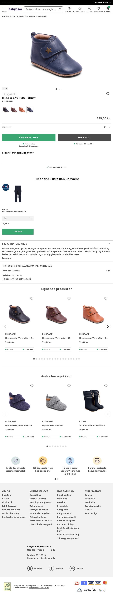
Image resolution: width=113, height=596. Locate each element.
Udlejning (62, 498)
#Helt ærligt (91, 513)
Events (88, 509)
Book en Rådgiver (66, 520)
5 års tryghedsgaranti (68, 538)
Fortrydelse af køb (39, 509)
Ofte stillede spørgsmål (41, 524)
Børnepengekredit (66, 517)
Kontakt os (35, 495)
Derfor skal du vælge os (13, 517)
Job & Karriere (9, 506)
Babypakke (63, 509)
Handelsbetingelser (40, 513)
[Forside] (15, 9)
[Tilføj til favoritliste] (108, 94)
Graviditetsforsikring (68, 534)
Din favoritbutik (101, 2)
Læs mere (6, 258)
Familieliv (90, 502)
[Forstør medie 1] (56, 53)
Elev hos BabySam (11, 509)
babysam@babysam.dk (39, 587)
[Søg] (60, 9)
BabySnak (90, 498)
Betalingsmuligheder (41, 502)
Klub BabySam (64, 495)
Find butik (7, 502)
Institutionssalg (10, 513)
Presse (5, 498)
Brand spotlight (93, 506)
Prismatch (62, 506)
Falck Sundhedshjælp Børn (68, 529)
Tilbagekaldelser (38, 517)
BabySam (7, 495)
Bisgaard (7, 101)
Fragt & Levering (38, 498)
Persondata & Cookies (41, 520)
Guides (88, 495)
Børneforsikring (65, 524)
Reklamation (36, 506)
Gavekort (62, 502)
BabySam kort (64, 513)
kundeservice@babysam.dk (17, 279)
